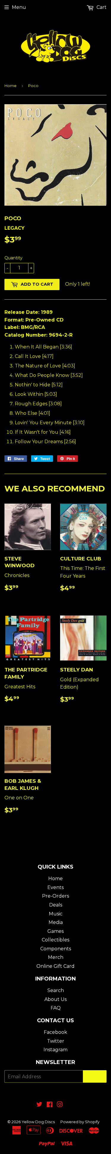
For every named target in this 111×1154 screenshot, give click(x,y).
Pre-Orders (55, 896)
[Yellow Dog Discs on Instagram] (60, 1105)
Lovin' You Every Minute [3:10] (50, 422)
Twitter (55, 1041)
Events (55, 887)
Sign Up (95, 1076)
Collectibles (55, 940)
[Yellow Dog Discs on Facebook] (49, 1105)
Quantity (13, 258)
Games (55, 931)
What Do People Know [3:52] (49, 375)
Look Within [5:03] (36, 394)
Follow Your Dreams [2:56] (45, 441)
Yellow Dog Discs (38, 1121)
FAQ (56, 1008)
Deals (55, 905)
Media (56, 922)
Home (10, 85)
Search (55, 990)
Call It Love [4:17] (34, 356)
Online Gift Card (55, 966)
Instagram (55, 1049)
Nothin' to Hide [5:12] (39, 385)
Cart (101, 7)
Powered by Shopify (79, 1121)
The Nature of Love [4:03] (45, 366)
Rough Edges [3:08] (38, 403)
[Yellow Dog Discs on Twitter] (39, 1105)
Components (55, 949)
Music (55, 914)
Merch (55, 957)
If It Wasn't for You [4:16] (43, 432)
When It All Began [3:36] (43, 347)
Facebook (55, 1032)
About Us (55, 999)
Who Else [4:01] (32, 413)
